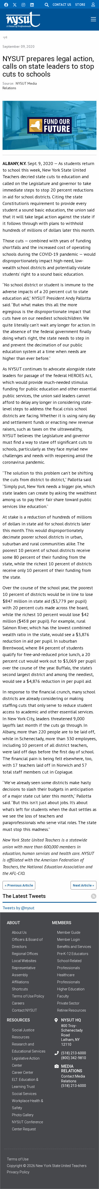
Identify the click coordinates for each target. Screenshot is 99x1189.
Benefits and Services (74, 947)
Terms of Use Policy (28, 996)
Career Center (22, 1072)
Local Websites (24, 961)
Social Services (24, 1094)
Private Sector (68, 1003)
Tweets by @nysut (19, 907)
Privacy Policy (18, 1172)
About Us (19, 932)
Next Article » (83, 885)
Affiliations (20, 982)
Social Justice (23, 1030)
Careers (18, 1003)
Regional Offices (25, 954)
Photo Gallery (23, 1115)
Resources (20, 1037)
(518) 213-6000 (73, 1053)
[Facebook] (4, 4)
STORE (80, 5)
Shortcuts (20, 989)
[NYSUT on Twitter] (13, 4)
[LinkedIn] (30, 4)
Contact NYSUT (24, 1010)
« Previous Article (19, 885)
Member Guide (68, 932)
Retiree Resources (71, 1010)
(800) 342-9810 (73, 1058)
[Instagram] (22, 4)
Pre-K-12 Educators (72, 954)
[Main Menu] (93, 19)
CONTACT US (62, 5)
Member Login (68, 940)
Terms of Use (17, 1159)
